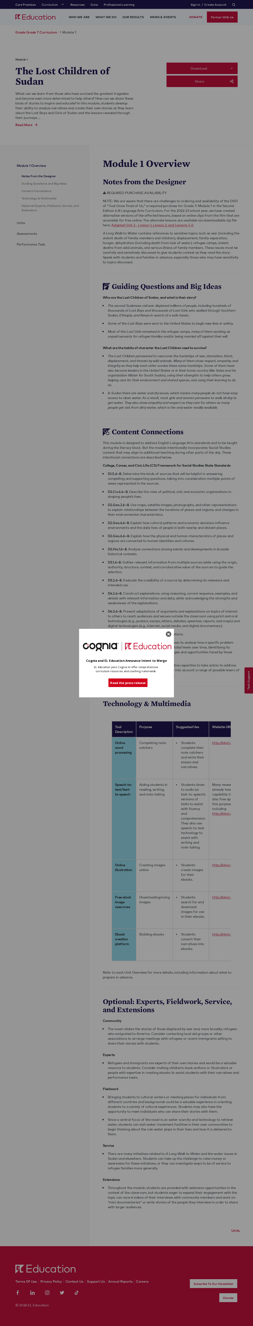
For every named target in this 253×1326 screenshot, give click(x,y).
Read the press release (128, 682)
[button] (126, 660)
